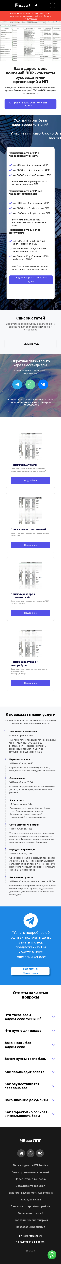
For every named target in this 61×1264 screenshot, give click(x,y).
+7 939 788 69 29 (30, 1236)
